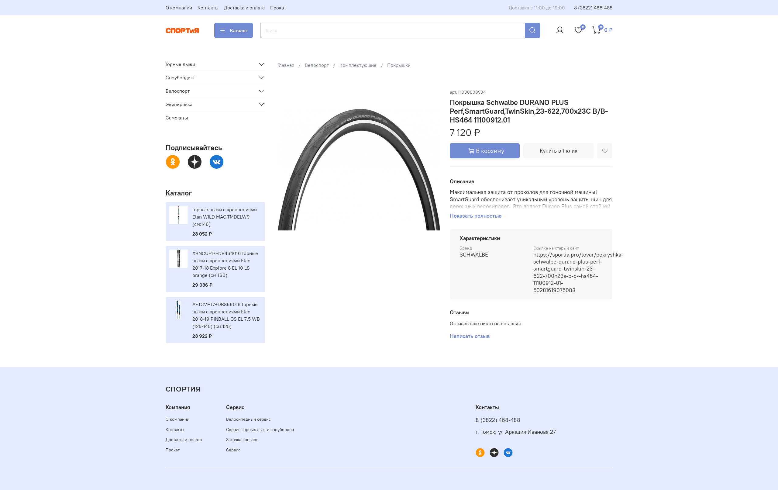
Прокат (278, 8)
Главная (285, 65)
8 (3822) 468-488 (593, 8)
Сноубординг (180, 77)
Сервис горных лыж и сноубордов (260, 429)
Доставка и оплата (244, 8)
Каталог (239, 30)
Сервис (233, 450)
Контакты (208, 8)
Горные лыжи (180, 64)
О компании (179, 8)
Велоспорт (317, 65)
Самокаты (177, 118)
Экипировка (179, 104)
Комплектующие (358, 65)
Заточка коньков (242, 439)
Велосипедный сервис (248, 419)
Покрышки (399, 65)
